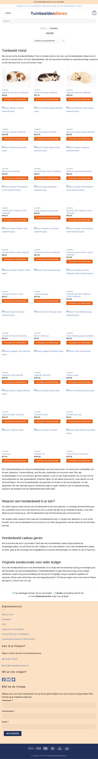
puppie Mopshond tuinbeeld (46, 210)
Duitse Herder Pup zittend (77, 454)
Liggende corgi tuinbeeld (12, 375)
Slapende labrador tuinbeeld (78, 92)
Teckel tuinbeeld (41, 294)
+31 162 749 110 (10, 659)
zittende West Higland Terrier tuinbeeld (14, 211)
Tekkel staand (72, 375)
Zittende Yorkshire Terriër (12, 294)
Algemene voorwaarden (13, 629)
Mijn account (8, 614)
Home (43, 28)
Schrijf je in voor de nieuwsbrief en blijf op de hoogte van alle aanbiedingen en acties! (49, 6)
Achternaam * (8, 711)
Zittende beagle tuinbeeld (45, 132)
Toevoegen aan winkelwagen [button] (15, 99)
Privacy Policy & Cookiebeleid (15, 634)
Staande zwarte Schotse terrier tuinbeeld (79, 253)
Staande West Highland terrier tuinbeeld (79, 211)
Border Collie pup (41, 336)
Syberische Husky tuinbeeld (45, 92)
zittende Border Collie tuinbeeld (15, 252)
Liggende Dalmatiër (42, 375)
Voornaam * (7, 700)
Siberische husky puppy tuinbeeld (80, 132)
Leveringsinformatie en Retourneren (18, 639)
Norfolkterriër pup (74, 414)
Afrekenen (6, 619)
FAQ (4, 624)
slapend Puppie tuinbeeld (13, 414)
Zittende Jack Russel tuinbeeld (47, 252)
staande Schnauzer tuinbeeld (14, 336)
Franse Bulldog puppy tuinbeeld (79, 336)
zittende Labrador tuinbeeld (14, 132)
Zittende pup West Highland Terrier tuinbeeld (78, 295)
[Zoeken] (93, 21)
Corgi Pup (6, 454)
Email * (5, 722)
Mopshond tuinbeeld (11, 171)
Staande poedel (41, 414)
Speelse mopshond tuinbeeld (78, 171)
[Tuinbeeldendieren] (49, 13)
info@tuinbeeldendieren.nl (16, 665)
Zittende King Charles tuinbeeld (47, 171)
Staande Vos (39, 454)
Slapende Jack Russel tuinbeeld (15, 92)
